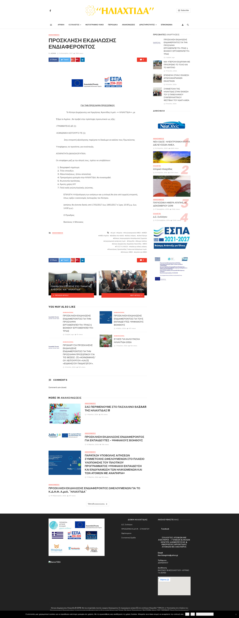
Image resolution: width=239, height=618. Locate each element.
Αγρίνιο (119, 233)
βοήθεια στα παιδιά (117, 236)
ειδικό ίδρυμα (142, 236)
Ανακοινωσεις (128, 25)
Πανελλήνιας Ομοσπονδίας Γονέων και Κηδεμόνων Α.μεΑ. (127, 249)
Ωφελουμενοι (126, 533)
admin (53, 53)
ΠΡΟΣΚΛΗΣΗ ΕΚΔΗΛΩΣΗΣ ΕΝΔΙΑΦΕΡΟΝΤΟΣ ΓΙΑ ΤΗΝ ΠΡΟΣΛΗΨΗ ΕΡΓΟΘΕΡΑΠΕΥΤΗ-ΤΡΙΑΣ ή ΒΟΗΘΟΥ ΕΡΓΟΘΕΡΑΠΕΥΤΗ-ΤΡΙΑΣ (78, 323)
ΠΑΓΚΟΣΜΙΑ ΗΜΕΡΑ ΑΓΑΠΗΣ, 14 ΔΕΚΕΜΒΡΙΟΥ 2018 (170, 204)
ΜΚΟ (145, 244)
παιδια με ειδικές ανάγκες (138, 246)
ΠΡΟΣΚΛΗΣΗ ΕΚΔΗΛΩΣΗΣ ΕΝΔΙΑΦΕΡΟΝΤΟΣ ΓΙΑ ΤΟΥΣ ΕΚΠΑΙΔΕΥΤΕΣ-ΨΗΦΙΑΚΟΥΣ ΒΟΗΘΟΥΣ (129, 320)
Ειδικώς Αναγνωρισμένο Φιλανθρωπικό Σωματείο (130, 238)
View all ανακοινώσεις (96, 504)
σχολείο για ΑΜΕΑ (141, 252)
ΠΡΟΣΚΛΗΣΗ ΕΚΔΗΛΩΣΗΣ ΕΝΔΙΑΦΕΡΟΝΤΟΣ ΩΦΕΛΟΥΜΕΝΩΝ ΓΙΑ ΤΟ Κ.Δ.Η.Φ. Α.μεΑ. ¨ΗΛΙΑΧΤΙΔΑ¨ (94, 490)
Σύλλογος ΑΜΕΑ (127, 252)
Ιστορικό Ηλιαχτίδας (162, 169)
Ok (187, 614)
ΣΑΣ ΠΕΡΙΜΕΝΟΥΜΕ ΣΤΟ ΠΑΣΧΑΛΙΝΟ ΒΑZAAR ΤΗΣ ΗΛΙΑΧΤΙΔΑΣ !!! (115, 408)
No (193, 614)
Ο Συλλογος (74, 25)
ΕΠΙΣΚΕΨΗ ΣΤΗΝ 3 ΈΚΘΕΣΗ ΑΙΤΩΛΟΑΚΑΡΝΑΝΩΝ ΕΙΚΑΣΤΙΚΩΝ (176, 78)
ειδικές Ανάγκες (131, 236)
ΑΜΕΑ (145, 233)
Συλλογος (157, 166)
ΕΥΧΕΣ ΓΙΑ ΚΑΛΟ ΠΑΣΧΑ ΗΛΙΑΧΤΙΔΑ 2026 (127, 340)
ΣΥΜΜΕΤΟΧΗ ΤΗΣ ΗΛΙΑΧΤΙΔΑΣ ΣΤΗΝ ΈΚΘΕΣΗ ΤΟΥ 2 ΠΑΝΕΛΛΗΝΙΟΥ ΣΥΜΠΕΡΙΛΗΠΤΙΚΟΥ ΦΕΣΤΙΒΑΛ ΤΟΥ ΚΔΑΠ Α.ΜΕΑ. (176, 94)
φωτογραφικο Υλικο (94, 25)
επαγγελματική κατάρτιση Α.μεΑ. (115, 241)
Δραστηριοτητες (147, 25)
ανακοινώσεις (54, 35)
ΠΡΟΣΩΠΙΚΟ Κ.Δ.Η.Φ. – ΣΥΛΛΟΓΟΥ (135, 529)
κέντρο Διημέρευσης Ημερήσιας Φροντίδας (127, 244)
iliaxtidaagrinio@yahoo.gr (168, 555)
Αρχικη (61, 25)
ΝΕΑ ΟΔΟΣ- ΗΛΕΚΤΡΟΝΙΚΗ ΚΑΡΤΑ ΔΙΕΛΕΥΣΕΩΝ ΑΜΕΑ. (171, 143)
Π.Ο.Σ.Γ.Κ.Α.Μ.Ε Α (122, 246)
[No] (236, 614)
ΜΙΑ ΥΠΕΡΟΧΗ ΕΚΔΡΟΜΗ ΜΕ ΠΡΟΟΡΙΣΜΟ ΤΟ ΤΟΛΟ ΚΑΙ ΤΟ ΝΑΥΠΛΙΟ (177, 65)
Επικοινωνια (166, 25)
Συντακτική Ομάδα (128, 538)
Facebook (165, 529)
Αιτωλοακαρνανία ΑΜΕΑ (132, 233)
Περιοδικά (113, 25)
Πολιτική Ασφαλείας (205, 614)
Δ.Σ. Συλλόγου (160, 217)
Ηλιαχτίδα (131, 241)
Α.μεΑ (113, 233)
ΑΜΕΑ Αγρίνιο (104, 236)
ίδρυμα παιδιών (141, 241)
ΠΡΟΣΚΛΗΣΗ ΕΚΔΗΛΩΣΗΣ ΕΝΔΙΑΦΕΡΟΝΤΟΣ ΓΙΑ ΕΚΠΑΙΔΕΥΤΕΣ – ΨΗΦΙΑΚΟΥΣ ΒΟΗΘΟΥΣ (114, 438)
